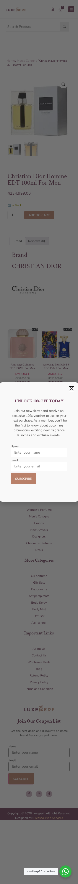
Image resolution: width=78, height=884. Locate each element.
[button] (71, 389)
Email (14, 460)
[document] (39, 442)
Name (14, 446)
